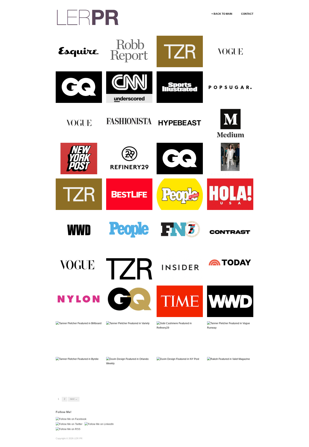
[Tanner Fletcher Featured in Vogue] (230, 51)
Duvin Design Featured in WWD (78, 239)
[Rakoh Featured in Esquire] (79, 51)
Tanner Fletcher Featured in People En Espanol (130, 239)
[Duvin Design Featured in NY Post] (178, 359)
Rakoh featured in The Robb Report (131, 61)
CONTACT (247, 14)
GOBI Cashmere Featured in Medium (231, 132)
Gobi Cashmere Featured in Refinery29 (180, 346)
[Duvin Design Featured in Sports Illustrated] (180, 86)
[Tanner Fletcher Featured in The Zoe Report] (180, 51)
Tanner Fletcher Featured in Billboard (79, 346)
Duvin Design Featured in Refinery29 (129, 168)
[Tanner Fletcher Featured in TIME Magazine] (180, 301)
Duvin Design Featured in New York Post (78, 168)
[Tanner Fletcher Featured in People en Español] (180, 195)
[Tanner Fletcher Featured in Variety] (127, 323)
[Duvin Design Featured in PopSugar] (230, 86)
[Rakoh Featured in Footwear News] (180, 229)
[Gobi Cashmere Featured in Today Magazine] (230, 265)
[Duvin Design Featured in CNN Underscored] (129, 86)
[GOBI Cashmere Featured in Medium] (230, 122)
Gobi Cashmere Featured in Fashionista (231, 168)
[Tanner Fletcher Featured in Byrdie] (77, 359)
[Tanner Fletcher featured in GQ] (180, 158)
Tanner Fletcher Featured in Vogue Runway (231, 346)
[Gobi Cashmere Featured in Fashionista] (230, 158)
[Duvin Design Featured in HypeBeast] (180, 122)
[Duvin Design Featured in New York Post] (79, 158)
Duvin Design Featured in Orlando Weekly (129, 382)
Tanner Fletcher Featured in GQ (79, 97)
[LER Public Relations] (88, 16)
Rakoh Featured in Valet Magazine (229, 382)
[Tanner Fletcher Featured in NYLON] (79, 301)
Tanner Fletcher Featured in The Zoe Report (180, 61)
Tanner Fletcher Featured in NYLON (79, 311)
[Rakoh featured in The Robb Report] (129, 51)
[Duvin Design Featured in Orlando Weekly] (129, 361)
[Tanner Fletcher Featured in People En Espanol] (129, 229)
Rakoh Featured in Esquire (83, 63)
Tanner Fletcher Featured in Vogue (231, 61)
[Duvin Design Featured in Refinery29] (129, 158)
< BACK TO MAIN (221, 14)
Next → (73, 399)
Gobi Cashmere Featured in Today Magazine (231, 275)
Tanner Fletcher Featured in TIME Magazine (180, 311)
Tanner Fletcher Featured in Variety (130, 346)
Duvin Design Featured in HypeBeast (179, 132)
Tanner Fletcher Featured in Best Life (130, 204)
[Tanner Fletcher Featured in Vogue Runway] (230, 325)
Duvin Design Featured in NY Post (181, 382)
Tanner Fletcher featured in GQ (180, 168)
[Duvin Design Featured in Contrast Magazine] (230, 229)
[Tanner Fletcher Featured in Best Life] (129, 194)
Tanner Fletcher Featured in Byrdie (79, 382)
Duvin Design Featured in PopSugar (229, 97)
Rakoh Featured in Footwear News (181, 239)
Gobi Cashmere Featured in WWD (231, 311)
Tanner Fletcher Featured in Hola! (231, 204)
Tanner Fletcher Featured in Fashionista (130, 132)
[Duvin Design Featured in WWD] (79, 229)
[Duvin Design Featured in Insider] (180, 268)
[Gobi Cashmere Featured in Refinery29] (180, 325)
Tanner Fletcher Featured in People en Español (180, 204)
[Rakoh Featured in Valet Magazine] (228, 359)
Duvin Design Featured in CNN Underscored (129, 97)
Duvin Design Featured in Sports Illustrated (179, 97)
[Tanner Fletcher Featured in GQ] (79, 86)
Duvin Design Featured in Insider (179, 275)
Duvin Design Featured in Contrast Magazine (229, 239)
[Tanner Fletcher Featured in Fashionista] (129, 122)
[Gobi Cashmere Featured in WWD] (230, 301)
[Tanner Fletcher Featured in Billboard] (79, 323)
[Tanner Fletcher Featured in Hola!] (230, 194)
